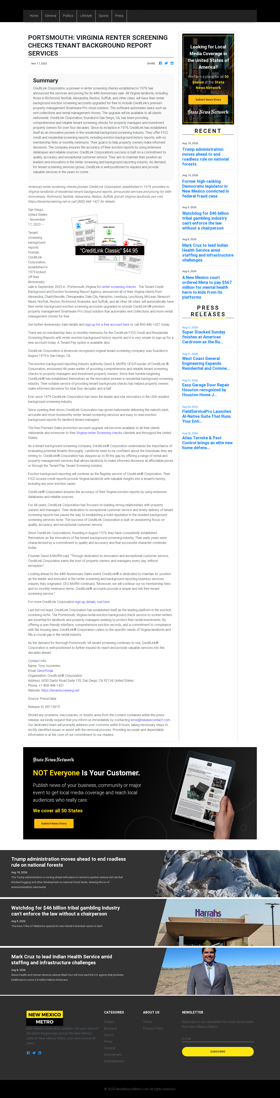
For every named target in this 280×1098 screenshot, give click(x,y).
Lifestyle (86, 16)
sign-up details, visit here (92, 602)
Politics (68, 16)
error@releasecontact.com (150, 720)
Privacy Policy (153, 1028)
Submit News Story (208, 99)
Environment (113, 1054)
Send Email (45, 671)
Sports (103, 16)
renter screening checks (119, 287)
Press (119, 16)
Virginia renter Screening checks (99, 433)
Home (36, 15)
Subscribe (217, 1051)
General (50, 16)
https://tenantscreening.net (60, 690)
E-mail (186, 1038)
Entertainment (114, 1061)
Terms (147, 1022)
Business (110, 1028)
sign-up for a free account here (107, 324)
